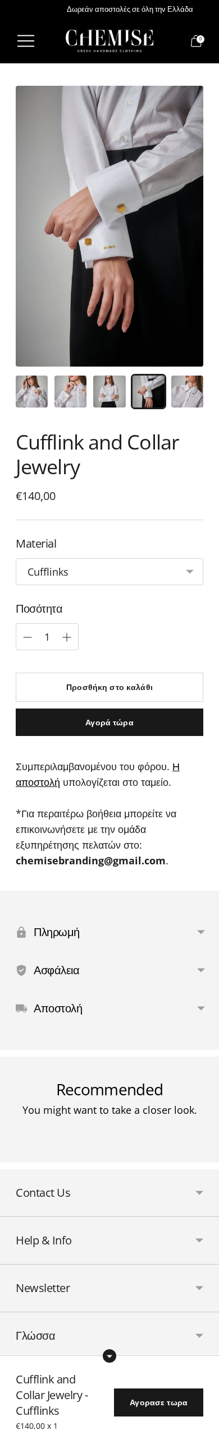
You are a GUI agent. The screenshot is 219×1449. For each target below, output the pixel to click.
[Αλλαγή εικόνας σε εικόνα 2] (70, 392)
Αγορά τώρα (109, 722)
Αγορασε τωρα (159, 1402)
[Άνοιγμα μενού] (26, 41)
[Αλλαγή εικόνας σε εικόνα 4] (149, 392)
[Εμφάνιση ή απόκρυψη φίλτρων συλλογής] (109, 1355)
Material (36, 543)
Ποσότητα (39, 608)
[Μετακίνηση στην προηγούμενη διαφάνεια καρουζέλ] (15, 1153)
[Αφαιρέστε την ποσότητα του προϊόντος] (67, 637)
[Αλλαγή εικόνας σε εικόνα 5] (187, 392)
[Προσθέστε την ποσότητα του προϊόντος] (27, 637)
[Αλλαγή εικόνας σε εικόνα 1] (32, 392)
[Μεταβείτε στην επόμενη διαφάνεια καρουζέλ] (203, 1153)
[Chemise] (109, 41)
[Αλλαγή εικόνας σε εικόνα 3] (109, 392)
